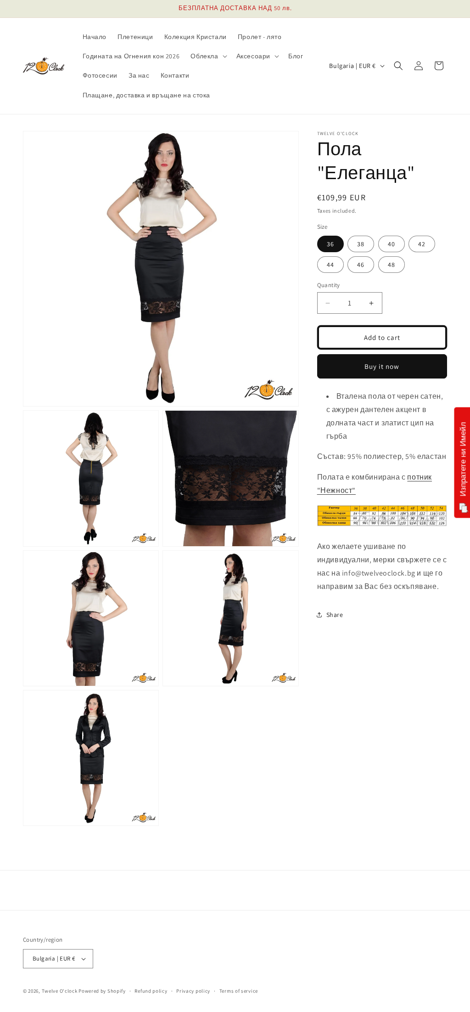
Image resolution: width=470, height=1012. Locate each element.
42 (421, 244)
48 (391, 264)
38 (360, 244)
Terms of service (238, 991)
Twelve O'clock (60, 991)
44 (330, 264)
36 (330, 244)
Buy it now (381, 366)
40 (391, 244)
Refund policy (150, 991)
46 (360, 264)
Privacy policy (193, 991)
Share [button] (334, 615)
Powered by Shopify (102, 991)
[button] (207, 56)
